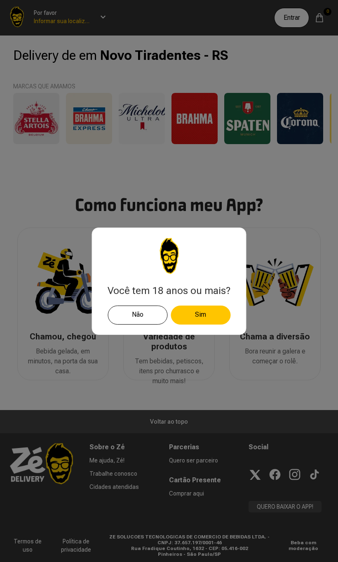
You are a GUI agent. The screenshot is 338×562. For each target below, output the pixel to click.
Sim (200, 314)
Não (137, 314)
